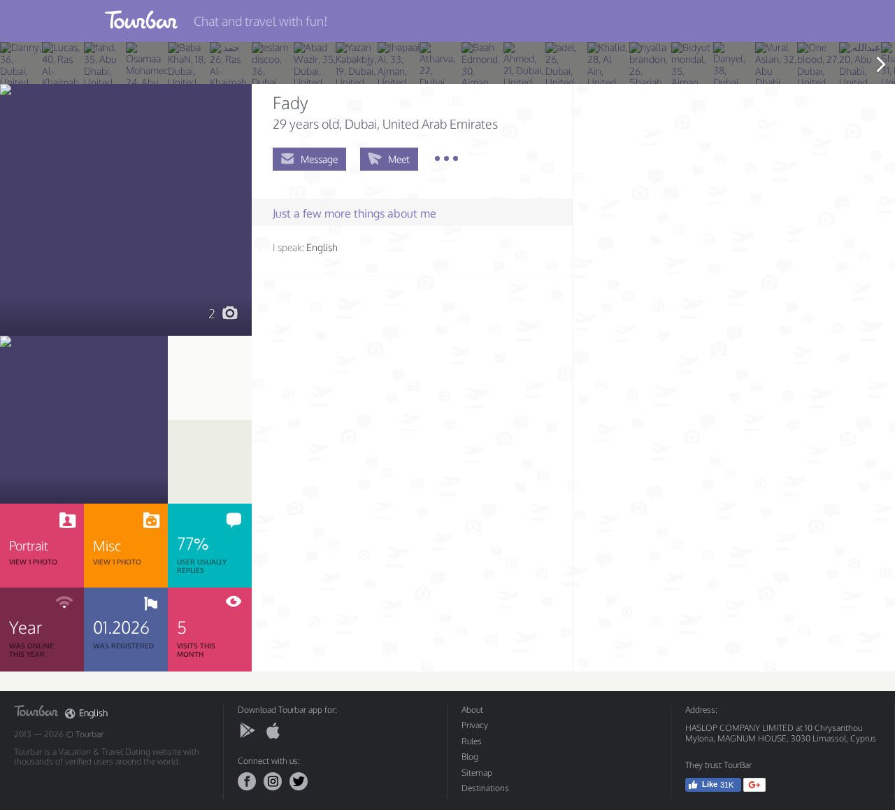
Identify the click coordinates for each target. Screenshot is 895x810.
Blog (469, 756)
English (93, 713)
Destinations (485, 788)
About (472, 709)
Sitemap (476, 772)
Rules (471, 741)
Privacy (474, 725)
